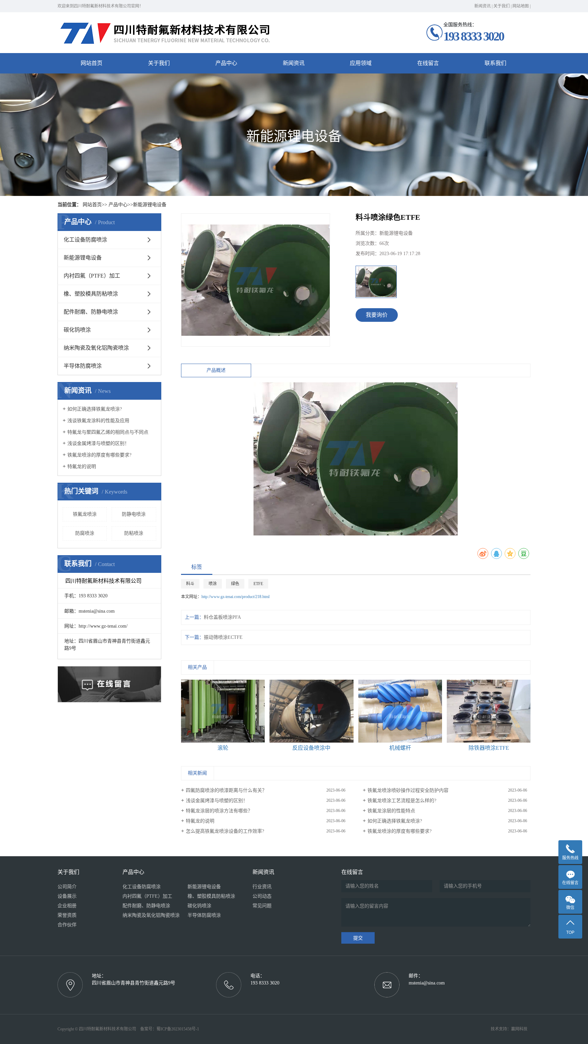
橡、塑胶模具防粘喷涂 (91, 294)
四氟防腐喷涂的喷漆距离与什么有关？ (226, 790)
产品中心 (226, 63)
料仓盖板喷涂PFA (222, 617)
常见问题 (262, 905)
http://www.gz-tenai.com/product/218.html (235, 596)
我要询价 (377, 315)
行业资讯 (262, 886)
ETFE (258, 583)
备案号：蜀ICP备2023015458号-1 (169, 1029)
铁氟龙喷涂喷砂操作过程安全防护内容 (408, 790)
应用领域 (361, 63)
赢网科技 (519, 1029)
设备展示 (67, 896)
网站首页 (91, 63)
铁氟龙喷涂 (85, 514)
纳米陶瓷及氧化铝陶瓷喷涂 (96, 348)
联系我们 (495, 63)
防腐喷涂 (84, 533)
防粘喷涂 (133, 533)
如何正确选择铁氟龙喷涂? (94, 409)
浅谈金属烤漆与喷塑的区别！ (98, 443)
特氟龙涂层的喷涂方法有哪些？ (219, 810)
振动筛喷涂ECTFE (223, 637)
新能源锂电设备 (149, 204)
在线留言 (428, 63)
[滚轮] (223, 711)
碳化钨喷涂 (77, 330)
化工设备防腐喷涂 (85, 240)
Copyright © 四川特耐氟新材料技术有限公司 (98, 1029)
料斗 (190, 583)
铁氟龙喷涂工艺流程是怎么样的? (402, 800)
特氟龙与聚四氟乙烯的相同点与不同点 (107, 432)
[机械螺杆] (400, 711)
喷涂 (213, 583)
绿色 (235, 583)
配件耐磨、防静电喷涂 (91, 312)
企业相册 (67, 905)
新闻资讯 (482, 6)
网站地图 (520, 6)
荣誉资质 (67, 915)
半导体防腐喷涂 (83, 366)
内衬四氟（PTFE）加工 (92, 276)
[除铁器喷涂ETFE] (489, 711)
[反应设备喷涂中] (312, 711)
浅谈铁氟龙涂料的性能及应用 (98, 420)
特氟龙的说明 (81, 466)
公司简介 (67, 886)
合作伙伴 (67, 924)
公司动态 (262, 896)
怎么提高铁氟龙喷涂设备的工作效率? (225, 831)
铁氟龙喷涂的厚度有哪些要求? (99, 455)
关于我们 (501, 6)
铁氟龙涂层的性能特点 (391, 810)
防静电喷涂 (134, 514)
